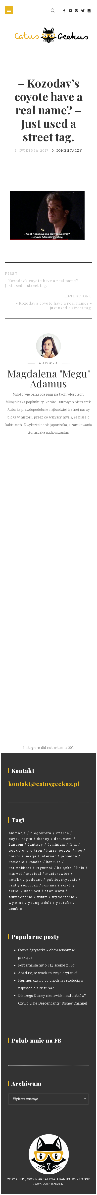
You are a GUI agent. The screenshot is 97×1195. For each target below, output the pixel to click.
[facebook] (64, 10)
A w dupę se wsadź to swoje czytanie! (47, 973)
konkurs (53, 862)
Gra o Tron (32, 850)
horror (15, 856)
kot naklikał (20, 868)
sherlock (32, 891)
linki (80, 868)
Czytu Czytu (20, 839)
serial (14, 891)
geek (13, 850)
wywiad (16, 903)
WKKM (42, 897)
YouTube (64, 903)
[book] (89, 10)
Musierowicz (57, 874)
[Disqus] (48, 514)
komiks (35, 862)
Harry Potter (59, 850)
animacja (17, 833)
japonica (69, 856)
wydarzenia (63, 897)
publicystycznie (62, 879)
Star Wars (54, 891)
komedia (17, 862)
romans (50, 885)
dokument (63, 839)
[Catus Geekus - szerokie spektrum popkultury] (48, 35)
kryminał (44, 868)
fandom (16, 844)
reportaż (29, 885)
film (73, 844)
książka (64, 868)
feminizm (56, 844)
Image (31, 856)
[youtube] (70, 10)
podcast (34, 879)
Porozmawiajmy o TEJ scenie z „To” (47, 965)
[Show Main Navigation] (9, 10)
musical (33, 874)
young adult (39, 903)
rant (13, 885)
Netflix (15, 879)
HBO (79, 850)
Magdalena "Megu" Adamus (48, 378)
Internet (48, 856)
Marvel (15, 874)
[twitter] (83, 10)
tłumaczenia (21, 897)
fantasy (35, 844)
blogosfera (41, 833)
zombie (15, 909)
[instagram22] (76, 10)
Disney (43, 839)
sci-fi (66, 885)
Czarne (62, 833)
